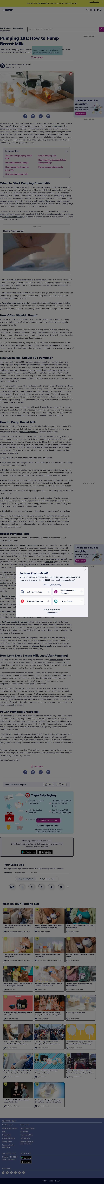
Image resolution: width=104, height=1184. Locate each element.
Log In (58, 609)
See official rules (52, 612)
